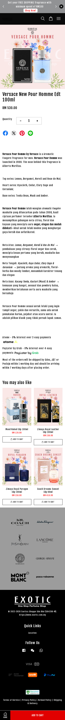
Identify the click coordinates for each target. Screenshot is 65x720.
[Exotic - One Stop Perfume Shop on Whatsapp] (41, 652)
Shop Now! (30, 10)
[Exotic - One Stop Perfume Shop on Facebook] (24, 652)
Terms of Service (11, 700)
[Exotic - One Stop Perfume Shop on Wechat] (32, 652)
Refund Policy (44, 700)
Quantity (7, 119)
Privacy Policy (29, 700)
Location (32, 633)
